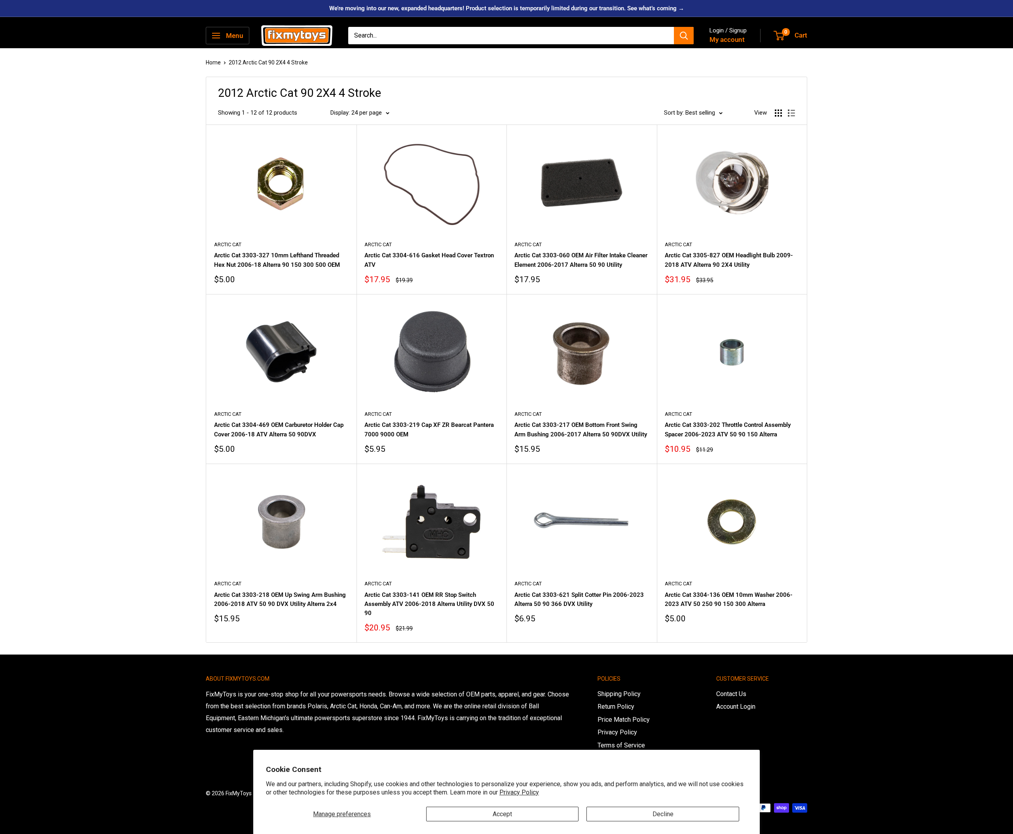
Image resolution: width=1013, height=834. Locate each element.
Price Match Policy (624, 719)
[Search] (684, 35)
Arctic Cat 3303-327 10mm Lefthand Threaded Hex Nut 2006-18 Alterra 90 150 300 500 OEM (277, 260)
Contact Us (731, 694)
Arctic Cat (227, 244)
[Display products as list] (791, 113)
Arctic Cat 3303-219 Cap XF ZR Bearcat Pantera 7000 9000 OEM (429, 429)
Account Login (735, 706)
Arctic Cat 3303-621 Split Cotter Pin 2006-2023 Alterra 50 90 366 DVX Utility (579, 599)
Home (213, 62)
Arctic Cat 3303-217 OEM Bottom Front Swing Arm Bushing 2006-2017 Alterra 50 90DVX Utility (580, 429)
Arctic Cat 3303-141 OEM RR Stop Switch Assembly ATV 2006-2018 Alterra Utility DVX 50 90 (429, 604)
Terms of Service (621, 745)
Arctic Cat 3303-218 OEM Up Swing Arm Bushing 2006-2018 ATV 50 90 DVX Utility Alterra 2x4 (280, 599)
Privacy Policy (519, 792)
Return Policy (616, 706)
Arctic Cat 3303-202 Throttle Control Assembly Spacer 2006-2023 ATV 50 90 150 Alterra (728, 429)
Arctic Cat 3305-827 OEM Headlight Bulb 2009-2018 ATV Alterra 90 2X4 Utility (729, 260)
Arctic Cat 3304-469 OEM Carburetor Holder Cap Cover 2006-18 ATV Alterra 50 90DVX (278, 429)
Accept (502, 814)
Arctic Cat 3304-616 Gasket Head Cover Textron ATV (429, 260)
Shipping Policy (619, 694)
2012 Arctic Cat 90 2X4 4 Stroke (268, 62)
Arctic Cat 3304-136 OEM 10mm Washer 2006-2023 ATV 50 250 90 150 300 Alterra (729, 599)
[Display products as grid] (778, 113)
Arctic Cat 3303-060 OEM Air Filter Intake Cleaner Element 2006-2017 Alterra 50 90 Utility (580, 260)
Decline (663, 814)
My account (727, 39)
